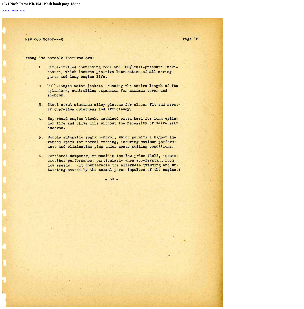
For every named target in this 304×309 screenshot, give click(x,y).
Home (15, 10)
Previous (6, 10)
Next (22, 10)
